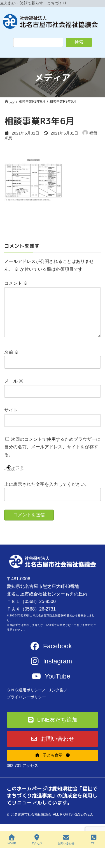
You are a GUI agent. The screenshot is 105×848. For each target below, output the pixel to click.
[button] (53, 720)
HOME (12, 843)
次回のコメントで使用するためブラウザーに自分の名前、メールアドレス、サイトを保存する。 (52, 447)
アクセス (37, 843)
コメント (16, 283)
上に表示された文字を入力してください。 (46, 484)
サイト (11, 410)
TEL (93, 843)
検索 (78, 42)
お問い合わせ (66, 843)
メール (13, 381)
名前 (11, 352)
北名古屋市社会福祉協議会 (31, 814)
